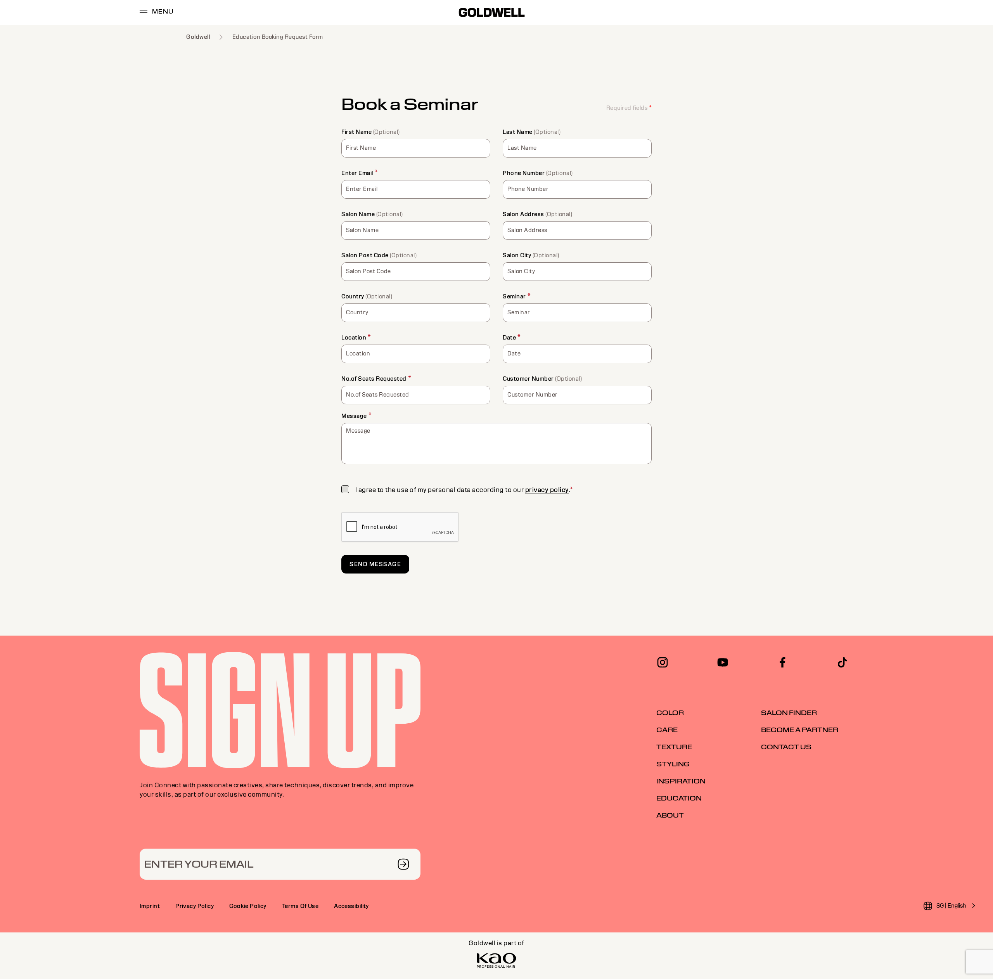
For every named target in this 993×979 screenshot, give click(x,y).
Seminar (514, 296)
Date (509, 337)
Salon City (517, 255)
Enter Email (357, 173)
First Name (356, 131)
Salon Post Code (365, 255)
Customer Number (528, 378)
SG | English (951, 905)
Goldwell (198, 36)
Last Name (518, 131)
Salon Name (358, 214)
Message (354, 415)
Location (353, 337)
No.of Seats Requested (374, 378)
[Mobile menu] (143, 12)
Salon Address (523, 214)
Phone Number (524, 173)
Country (352, 296)
